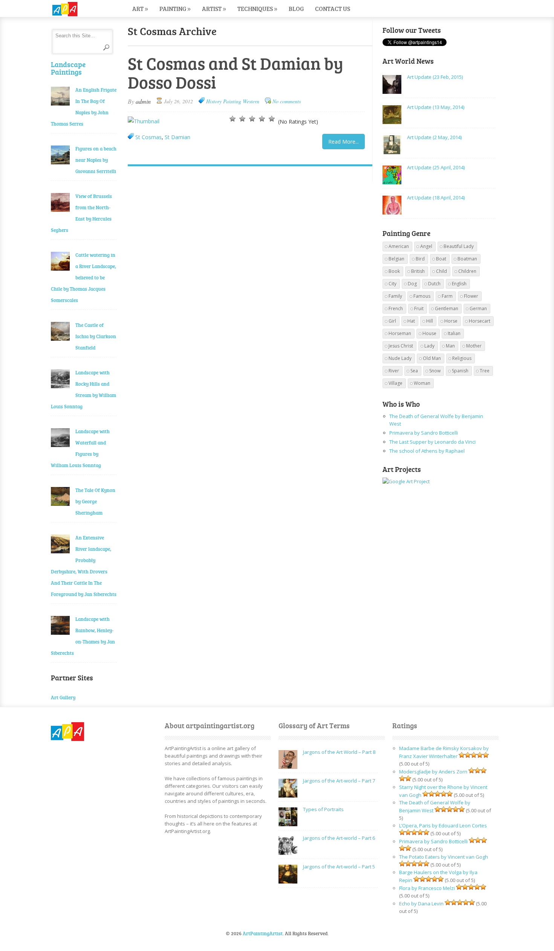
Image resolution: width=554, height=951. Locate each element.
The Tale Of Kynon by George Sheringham (95, 501)
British (418, 271)
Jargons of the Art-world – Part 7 (339, 780)
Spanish (460, 371)
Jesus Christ (401, 346)
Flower (471, 296)
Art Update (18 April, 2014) (436, 197)
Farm (447, 296)
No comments (286, 101)
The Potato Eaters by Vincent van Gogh (443, 856)
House (429, 333)
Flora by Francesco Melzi (427, 888)
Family (395, 296)
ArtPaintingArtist (80, 9)
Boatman (467, 259)
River (394, 371)
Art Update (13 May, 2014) (435, 107)
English (459, 283)
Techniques (257, 8)
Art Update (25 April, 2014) (436, 167)
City (392, 283)
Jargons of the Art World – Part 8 (339, 752)
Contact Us (332, 8)
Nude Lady (400, 358)
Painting (175, 8)
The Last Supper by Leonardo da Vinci (432, 441)
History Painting (223, 101)
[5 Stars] (272, 119)
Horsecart (479, 321)
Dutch (434, 283)
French (396, 308)
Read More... (343, 141)
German (478, 308)
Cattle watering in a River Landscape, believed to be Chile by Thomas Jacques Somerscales (83, 277)
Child (441, 271)
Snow (435, 371)
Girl (392, 321)
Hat (411, 321)
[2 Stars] (242, 119)
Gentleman (446, 308)
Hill (429, 321)
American (399, 246)
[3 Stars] (252, 119)
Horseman (400, 333)
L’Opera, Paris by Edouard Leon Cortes (443, 825)
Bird (420, 259)
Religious (461, 358)
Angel (426, 246)
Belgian (396, 259)
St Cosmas (148, 137)
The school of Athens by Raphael (427, 450)
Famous (421, 296)
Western (251, 101)
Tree (485, 371)
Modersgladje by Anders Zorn (433, 771)
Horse (451, 321)
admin (143, 101)
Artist (214, 8)
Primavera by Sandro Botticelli (423, 432)
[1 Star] (232, 119)
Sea (414, 371)
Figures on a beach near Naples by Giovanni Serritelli (95, 160)
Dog (412, 283)
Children (467, 271)
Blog (296, 8)
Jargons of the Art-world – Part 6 (339, 838)
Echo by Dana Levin (421, 903)
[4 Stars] (262, 119)
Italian (454, 333)
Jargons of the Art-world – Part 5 (339, 866)
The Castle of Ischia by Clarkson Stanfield (95, 336)
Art (140, 8)
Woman (422, 383)
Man (450, 346)
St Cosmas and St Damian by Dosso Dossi (235, 72)
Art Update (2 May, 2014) (434, 137)
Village (395, 383)
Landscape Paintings (68, 68)
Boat (441, 259)
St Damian (177, 137)
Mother (474, 346)
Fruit (419, 308)
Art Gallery (63, 697)
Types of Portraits (323, 809)
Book (394, 271)
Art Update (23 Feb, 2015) (435, 77)
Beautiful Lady (459, 246)
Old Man (432, 358)
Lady (429, 346)
